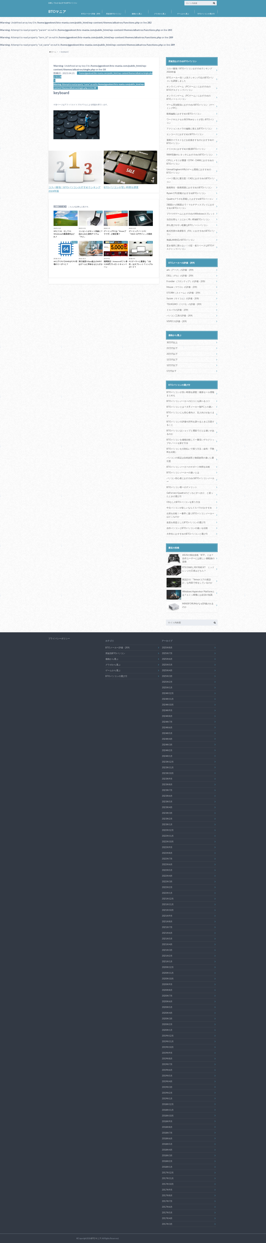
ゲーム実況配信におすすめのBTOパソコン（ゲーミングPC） (190, 106)
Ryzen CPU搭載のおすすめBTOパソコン (186, 193)
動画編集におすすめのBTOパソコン (184, 113)
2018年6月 (167, 1138)
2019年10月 (168, 1047)
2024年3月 (167, 744)
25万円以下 (172, 348)
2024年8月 (167, 716)
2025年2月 (167, 681)
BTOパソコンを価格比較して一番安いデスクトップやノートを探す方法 (190, 441)
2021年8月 (167, 921)
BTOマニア (57, 11)
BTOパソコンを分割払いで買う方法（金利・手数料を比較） (190, 450)
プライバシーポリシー (59, 638)
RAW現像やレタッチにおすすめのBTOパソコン (190, 154)
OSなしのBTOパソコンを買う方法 (183, 502)
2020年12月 (168, 967)
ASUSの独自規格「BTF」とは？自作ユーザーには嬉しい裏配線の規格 (198, 558)
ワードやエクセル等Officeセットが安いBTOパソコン (190, 121)
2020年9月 (167, 984)
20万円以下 (172, 353)
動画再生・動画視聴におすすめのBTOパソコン (189, 187)
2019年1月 (167, 1098)
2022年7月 (167, 858)
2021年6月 (167, 933)
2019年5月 (167, 1075)
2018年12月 (168, 1104)
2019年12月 (168, 1035)
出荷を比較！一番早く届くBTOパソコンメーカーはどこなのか (190, 515)
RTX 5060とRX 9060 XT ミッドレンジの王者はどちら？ (198, 569)
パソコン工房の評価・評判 (179, 315)
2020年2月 (167, 1024)
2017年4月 (167, 1218)
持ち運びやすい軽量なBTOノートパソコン (187, 225)
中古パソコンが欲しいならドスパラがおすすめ (189, 507)
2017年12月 (168, 1172)
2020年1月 (167, 1030)
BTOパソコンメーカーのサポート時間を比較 (188, 466)
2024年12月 (168, 693)
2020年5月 (167, 1007)
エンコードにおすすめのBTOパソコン (185, 134)
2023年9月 (167, 778)
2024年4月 (167, 739)
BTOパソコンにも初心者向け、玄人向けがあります (190, 414)
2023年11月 (168, 767)
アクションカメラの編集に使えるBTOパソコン (189, 128)
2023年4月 (167, 807)
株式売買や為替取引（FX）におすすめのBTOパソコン (191, 232)
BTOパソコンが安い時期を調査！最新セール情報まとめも (190, 394)
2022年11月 (168, 835)
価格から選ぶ (137, 14)
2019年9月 (167, 1052)
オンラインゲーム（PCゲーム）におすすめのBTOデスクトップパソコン (189, 88)
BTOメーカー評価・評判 (90, 14)
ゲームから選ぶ (183, 14)
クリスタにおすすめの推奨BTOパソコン (186, 149)
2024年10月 (168, 704)
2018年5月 (167, 1144)
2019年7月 (167, 1064)
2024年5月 (167, 733)
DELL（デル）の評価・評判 (180, 275)
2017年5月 (167, 1212)
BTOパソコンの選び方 (206, 14)
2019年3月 (167, 1087)
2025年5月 (167, 664)
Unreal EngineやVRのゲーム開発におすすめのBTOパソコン (189, 171)
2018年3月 (167, 1155)
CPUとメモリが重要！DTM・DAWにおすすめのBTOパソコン (190, 162)
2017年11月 (168, 1178)
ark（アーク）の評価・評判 (180, 270)
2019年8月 (167, 1058)
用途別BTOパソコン (113, 14)
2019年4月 (167, 1081)
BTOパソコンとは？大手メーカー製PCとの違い (190, 406)
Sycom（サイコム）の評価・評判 (183, 298)
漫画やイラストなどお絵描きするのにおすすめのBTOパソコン (190, 142)
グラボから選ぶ (160, 14)
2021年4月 (167, 944)
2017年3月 (167, 1224)
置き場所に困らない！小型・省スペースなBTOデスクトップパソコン (190, 247)
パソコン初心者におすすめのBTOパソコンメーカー (190, 480)
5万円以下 (171, 371)
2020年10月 (168, 978)
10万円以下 (172, 365)
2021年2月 (167, 955)
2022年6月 (167, 864)
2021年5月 (167, 938)
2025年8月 (167, 647)
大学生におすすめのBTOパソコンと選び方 (187, 533)
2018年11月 (168, 1110)
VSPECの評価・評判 (177, 321)
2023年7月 (167, 790)
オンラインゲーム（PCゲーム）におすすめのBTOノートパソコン (189, 97)
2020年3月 (167, 1018)
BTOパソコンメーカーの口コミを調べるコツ (188, 401)
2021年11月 (168, 904)
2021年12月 (168, 898)
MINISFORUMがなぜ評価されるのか (198, 605)
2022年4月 (167, 875)
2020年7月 (167, 995)
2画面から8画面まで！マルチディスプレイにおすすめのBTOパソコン (190, 206)
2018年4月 (167, 1149)
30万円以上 (172, 342)
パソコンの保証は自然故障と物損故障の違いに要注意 (190, 459)
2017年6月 (167, 1206)
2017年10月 (168, 1184)
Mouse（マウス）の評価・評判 (182, 287)
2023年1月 (167, 824)
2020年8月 (167, 990)
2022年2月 (167, 887)
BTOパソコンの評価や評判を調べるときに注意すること (190, 423)
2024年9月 (167, 710)
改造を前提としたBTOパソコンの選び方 (186, 522)
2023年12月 (168, 761)
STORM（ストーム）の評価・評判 (183, 292)
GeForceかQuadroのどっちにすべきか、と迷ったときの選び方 (190, 495)
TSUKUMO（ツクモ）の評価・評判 (184, 304)
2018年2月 (167, 1161)
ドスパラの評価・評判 (177, 310)
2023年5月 (167, 801)
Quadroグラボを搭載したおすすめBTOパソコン (190, 199)
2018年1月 (167, 1167)
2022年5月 (167, 870)
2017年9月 (167, 1189)
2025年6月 (167, 659)
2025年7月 (167, 653)
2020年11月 (168, 973)
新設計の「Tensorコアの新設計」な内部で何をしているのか (197, 581)
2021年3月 (167, 950)
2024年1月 (167, 756)
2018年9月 (167, 1121)
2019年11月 (168, 1041)
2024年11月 (168, 699)
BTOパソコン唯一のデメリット (182, 487)
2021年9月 (167, 915)
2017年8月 (167, 1195)
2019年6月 (167, 1070)
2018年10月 (168, 1115)
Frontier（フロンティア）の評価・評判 (186, 281)
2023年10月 (168, 773)
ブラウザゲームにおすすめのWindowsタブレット (191, 213)
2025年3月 (167, 676)
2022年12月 (168, 830)
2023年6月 (167, 796)
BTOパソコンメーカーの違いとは (183, 472)
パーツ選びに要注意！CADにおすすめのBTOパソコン (191, 180)
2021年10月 (168, 910)
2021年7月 (167, 927)
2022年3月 (167, 881)
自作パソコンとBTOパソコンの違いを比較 (187, 528)
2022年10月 (168, 841)
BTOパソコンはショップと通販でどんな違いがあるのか (190, 432)
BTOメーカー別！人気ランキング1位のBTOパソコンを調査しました (190, 79)
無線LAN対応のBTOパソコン (181, 239)
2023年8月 (167, 784)
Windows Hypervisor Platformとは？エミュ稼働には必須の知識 (198, 593)
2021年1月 (167, 961)
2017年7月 (167, 1201)
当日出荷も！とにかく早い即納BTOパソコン (188, 219)
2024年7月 (167, 721)
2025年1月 (167, 687)
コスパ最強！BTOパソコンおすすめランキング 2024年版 (74, 189)
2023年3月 (167, 813)
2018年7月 (167, 1132)
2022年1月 (167, 893)
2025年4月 (167, 670)
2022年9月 (167, 847)
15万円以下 (172, 359)
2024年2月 (167, 750)
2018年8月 (167, 1127)
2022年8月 (167, 853)
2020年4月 (167, 1013)
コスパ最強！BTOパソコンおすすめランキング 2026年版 (189, 70)
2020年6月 (167, 1001)
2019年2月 (167, 1092)
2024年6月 (167, 727)
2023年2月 (167, 818)
